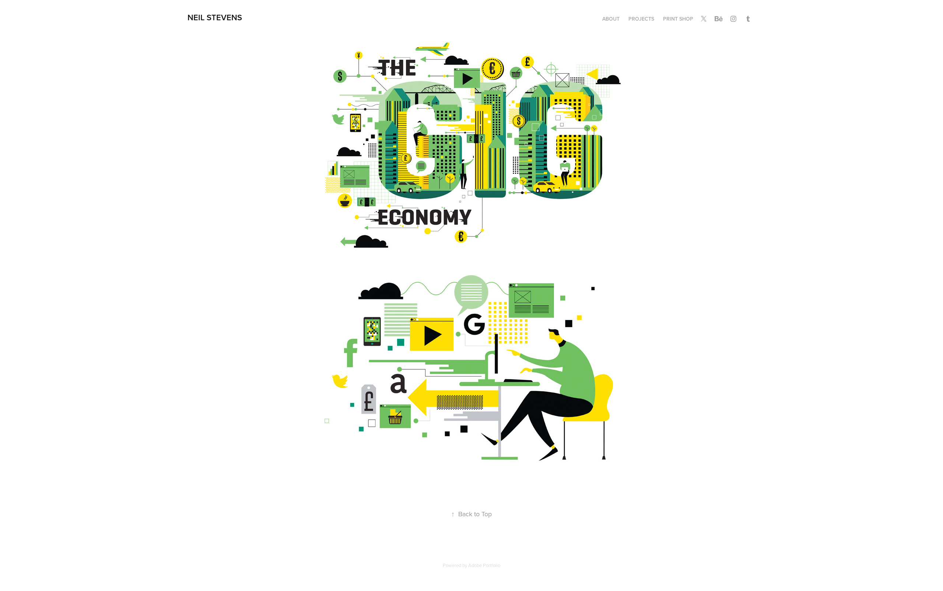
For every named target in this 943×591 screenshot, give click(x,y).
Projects (641, 18)
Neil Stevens (214, 17)
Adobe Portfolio (484, 565)
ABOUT (611, 18)
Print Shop (678, 18)
